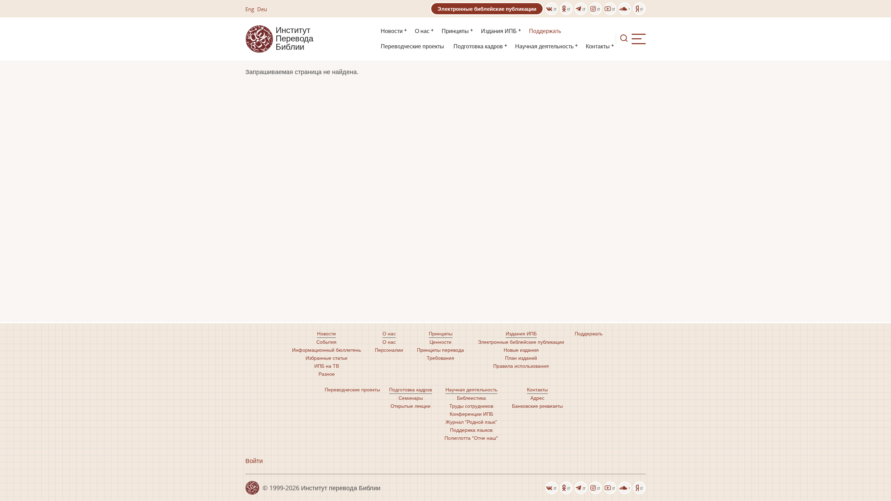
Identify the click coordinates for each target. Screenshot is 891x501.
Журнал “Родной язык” (471, 422)
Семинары (411, 398)
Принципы (455, 31)
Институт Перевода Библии (294, 38)
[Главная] (259, 38)
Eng (249, 9)
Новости (392, 31)
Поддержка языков (471, 430)
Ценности (440, 342)
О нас (422, 31)
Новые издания (521, 350)
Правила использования (521, 366)
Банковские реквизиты (537, 406)
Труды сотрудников (471, 406)
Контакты (598, 46)
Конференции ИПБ (471, 414)
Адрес (537, 398)
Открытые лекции (411, 406)
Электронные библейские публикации (486, 8)
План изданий (521, 358)
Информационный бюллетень (326, 350)
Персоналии (389, 350)
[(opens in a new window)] (551, 8)
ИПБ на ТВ (326, 366)
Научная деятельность (544, 46)
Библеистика (471, 398)
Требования (440, 358)
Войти (254, 460)
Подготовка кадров (478, 46)
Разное (326, 374)
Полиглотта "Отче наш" (471, 438)
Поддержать (545, 31)
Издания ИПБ (499, 31)
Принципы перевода (440, 350)
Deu (262, 9)
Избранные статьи (326, 358)
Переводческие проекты (412, 46)
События (326, 342)
